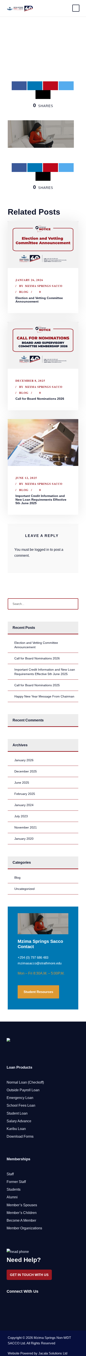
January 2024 (24, 805)
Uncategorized (24, 889)
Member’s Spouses (22, 1205)
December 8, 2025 (30, 380)
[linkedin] (16, 1302)
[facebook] (8, 1302)
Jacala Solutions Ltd (52, 1353)
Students (14, 1189)
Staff (10, 1174)
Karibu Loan (16, 1129)
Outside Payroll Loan (23, 1090)
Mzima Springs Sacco (43, 286)
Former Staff (16, 1182)
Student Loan (17, 1113)
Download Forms (20, 1136)
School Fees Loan (21, 1105)
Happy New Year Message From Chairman (44, 696)
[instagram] (31, 1302)
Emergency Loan (20, 1098)
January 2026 (24, 760)
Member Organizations (24, 1228)
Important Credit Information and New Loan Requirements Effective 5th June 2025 (40, 499)
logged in (42, 549)
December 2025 (25, 771)
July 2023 (21, 816)
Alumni (12, 1197)
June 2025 (21, 782)
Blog (23, 292)
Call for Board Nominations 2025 (37, 685)
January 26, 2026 (29, 280)
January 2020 (24, 838)
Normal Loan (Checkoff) (25, 1082)
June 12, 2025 (26, 478)
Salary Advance (19, 1121)
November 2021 (25, 827)
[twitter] (23, 1302)
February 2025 (24, 794)
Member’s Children (22, 1213)
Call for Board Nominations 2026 (39, 398)
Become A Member (21, 1220)
